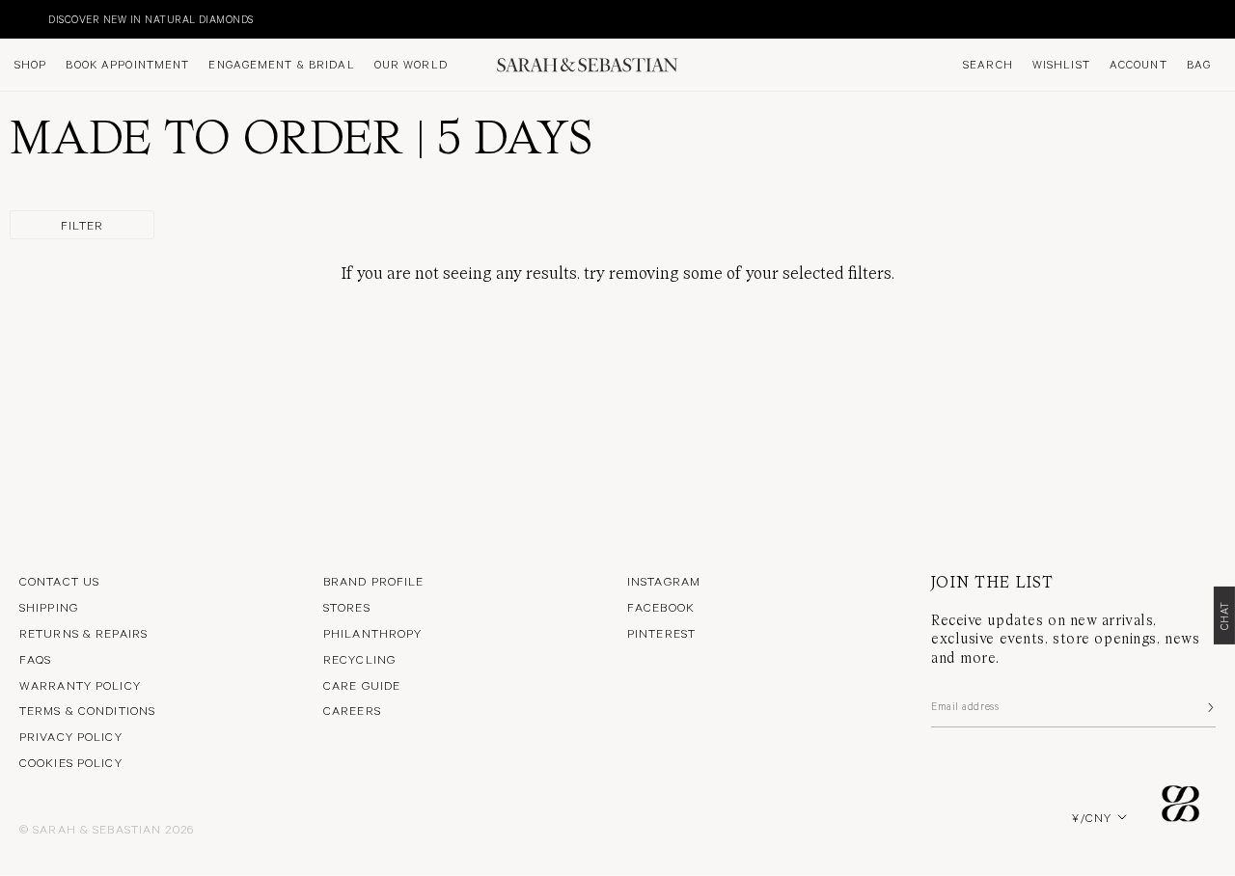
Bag (1199, 64)
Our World (411, 64)
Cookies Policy (71, 762)
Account (1138, 64)
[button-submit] (1209, 707)
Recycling (359, 659)
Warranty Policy (80, 685)
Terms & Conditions (87, 710)
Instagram (663, 581)
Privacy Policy (71, 736)
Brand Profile (374, 581)
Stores (346, 607)
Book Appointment (127, 64)
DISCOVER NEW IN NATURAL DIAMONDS (119, 19)
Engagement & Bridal (281, 64)
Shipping (48, 607)
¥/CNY (1092, 817)
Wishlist (1061, 64)
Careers (352, 710)
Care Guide (361, 685)
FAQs (35, 659)
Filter (82, 225)
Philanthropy (372, 633)
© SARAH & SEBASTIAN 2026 (106, 828)
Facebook (661, 607)
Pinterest (661, 633)
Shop (30, 64)
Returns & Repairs (83, 633)
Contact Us (59, 581)
